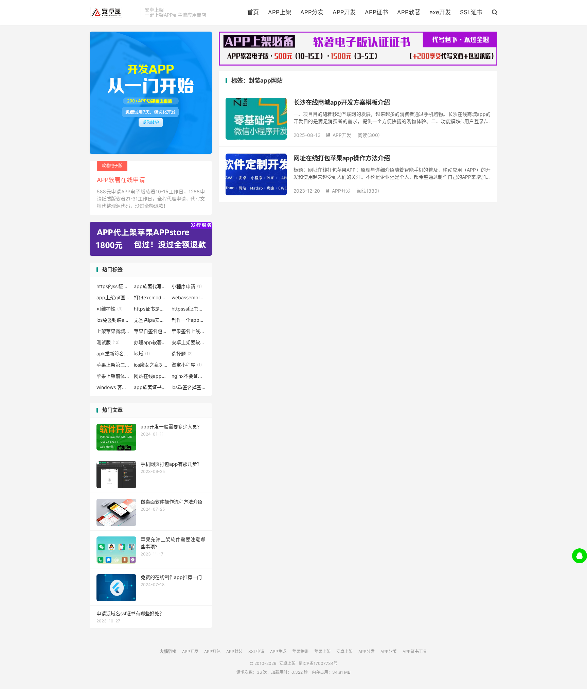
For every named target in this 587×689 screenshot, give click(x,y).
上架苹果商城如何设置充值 (113, 331)
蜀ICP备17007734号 (318, 663)
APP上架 (279, 12)
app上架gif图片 (113, 297)
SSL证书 (471, 12)
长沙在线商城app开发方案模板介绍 (342, 102)
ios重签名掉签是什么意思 (189, 387)
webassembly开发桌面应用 (189, 297)
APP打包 (212, 651)
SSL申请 (256, 651)
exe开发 (440, 12)
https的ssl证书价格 (113, 286)
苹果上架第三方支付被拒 (113, 365)
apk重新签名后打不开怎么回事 (113, 353)
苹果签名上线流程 (189, 331)
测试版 (108, 342)
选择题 (182, 353)
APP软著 (408, 12)
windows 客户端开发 (113, 387)
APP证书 (376, 12)
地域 (142, 353)
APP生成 (278, 651)
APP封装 (234, 651)
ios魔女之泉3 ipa (151, 365)
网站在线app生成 (151, 376)
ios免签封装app (113, 320)
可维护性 (109, 309)
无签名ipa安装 (151, 320)
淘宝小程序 (187, 365)
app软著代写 (151, 286)
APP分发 (311, 12)
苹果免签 (300, 651)
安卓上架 (113, 12)
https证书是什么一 (151, 309)
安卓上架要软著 (189, 342)
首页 (253, 12)
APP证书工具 (415, 651)
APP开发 (344, 12)
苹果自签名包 (151, 331)
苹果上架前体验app (113, 376)
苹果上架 (322, 651)
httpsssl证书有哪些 (189, 309)
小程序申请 (187, 286)
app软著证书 (151, 387)
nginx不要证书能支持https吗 (189, 376)
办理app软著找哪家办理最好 (151, 342)
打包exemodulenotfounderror (151, 297)
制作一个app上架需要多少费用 (189, 320)
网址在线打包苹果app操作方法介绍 (342, 158)
